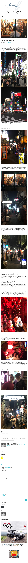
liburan (14, 438)
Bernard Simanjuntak (8, 42)
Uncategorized (4, 495)
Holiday (7, 438)
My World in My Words (14, 12)
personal (3, 493)
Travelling (10, 38)
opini (2, 492)
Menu (4, 16)
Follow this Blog (3, 502)
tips (22, 438)
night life (17, 438)
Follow (3, 506)
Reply (2, 464)
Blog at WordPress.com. (14, 561)
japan (9, 438)
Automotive (3, 488)
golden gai (4, 438)
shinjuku (20, 438)
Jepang (12, 438)
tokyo (24, 438)
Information (7, 38)
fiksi (2, 489)
